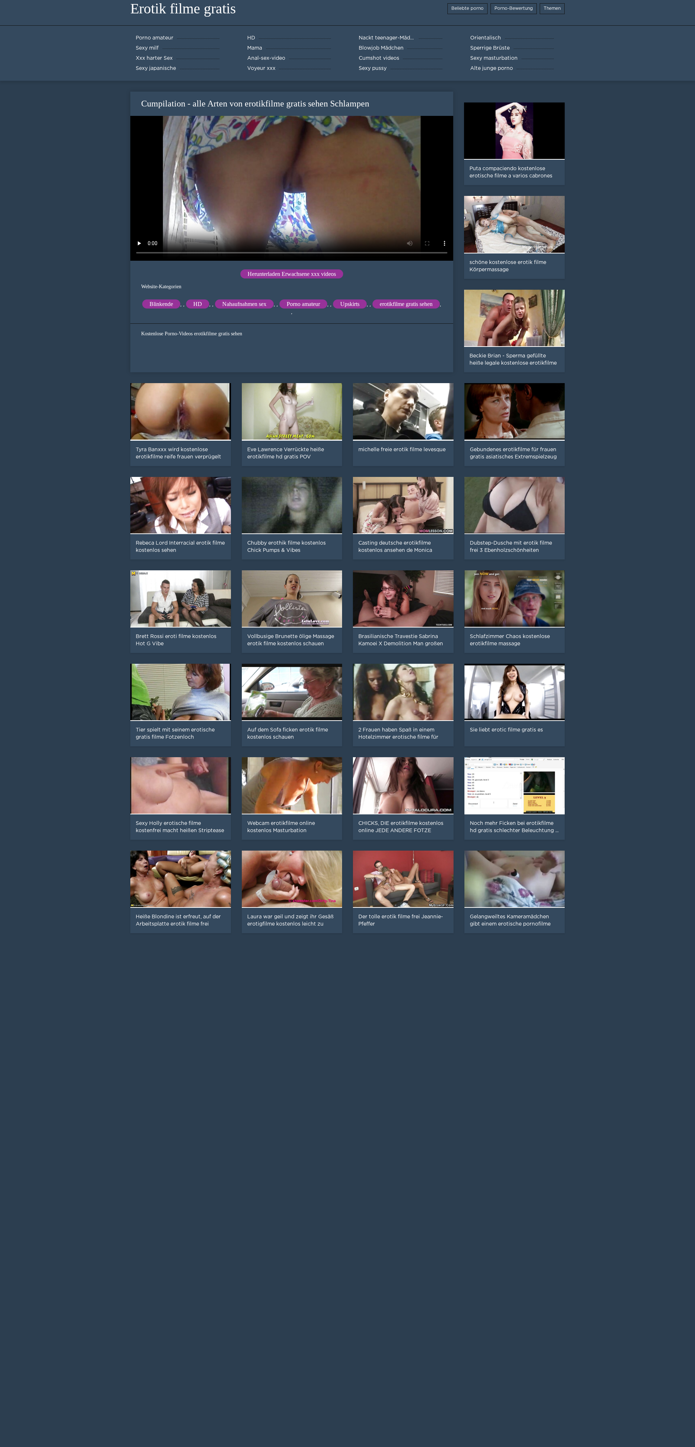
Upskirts (349, 304)
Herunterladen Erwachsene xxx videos (292, 274)
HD (197, 304)
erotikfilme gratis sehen (406, 304)
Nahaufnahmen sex (244, 304)
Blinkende (161, 304)
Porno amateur (303, 304)
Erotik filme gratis (183, 8)
